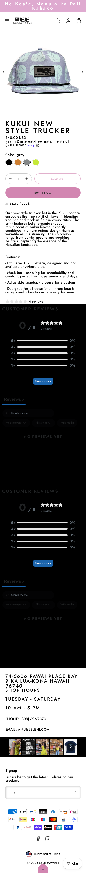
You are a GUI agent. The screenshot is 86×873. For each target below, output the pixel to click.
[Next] (70, 746)
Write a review (43, 381)
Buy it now (42, 193)
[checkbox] (67, 423)
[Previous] (15, 746)
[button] (7, 20)
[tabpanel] (43, 446)
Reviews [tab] (14, 399)
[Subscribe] (76, 792)
